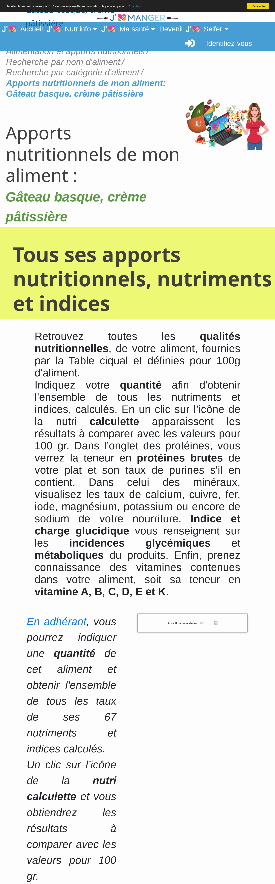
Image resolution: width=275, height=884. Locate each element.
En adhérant (56, 621)
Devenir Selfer (191, 29)
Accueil (29, 29)
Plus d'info (135, 6)
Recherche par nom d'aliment (63, 62)
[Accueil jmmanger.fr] (137, 18)
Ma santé (133, 29)
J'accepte (258, 6)
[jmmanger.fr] (217, 17)
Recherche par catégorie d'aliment (72, 72)
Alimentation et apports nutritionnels (75, 51)
